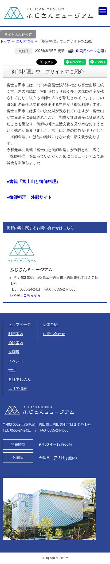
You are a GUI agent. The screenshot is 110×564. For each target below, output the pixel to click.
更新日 (23, 51)
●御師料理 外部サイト (29, 197)
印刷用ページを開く (91, 51)
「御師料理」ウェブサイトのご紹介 (66, 41)
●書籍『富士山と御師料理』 (34, 181)
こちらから (32, 295)
